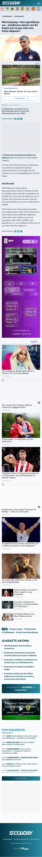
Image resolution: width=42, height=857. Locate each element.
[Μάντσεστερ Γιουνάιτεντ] (33, 9)
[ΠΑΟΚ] (18, 9)
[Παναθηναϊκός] (7, 9)
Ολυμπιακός (9, 155)
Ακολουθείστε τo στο (21, 688)
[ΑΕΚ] (13, 9)
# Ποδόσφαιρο (8, 632)
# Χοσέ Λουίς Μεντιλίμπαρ (27, 632)
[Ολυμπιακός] (2, 9)
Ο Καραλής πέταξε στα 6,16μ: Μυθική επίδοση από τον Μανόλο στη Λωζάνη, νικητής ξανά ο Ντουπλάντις (19, 676)
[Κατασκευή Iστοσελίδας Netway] (24, 849)
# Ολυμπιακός (30, 629)
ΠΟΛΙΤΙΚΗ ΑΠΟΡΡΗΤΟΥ (21, 839)
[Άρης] (23, 9)
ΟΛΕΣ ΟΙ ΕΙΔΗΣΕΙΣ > (21, 778)
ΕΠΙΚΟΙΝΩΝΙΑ (7, 839)
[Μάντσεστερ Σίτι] (38, 9)
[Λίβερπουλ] (28, 9)
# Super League (16, 629)
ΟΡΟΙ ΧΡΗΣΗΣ (34, 839)
